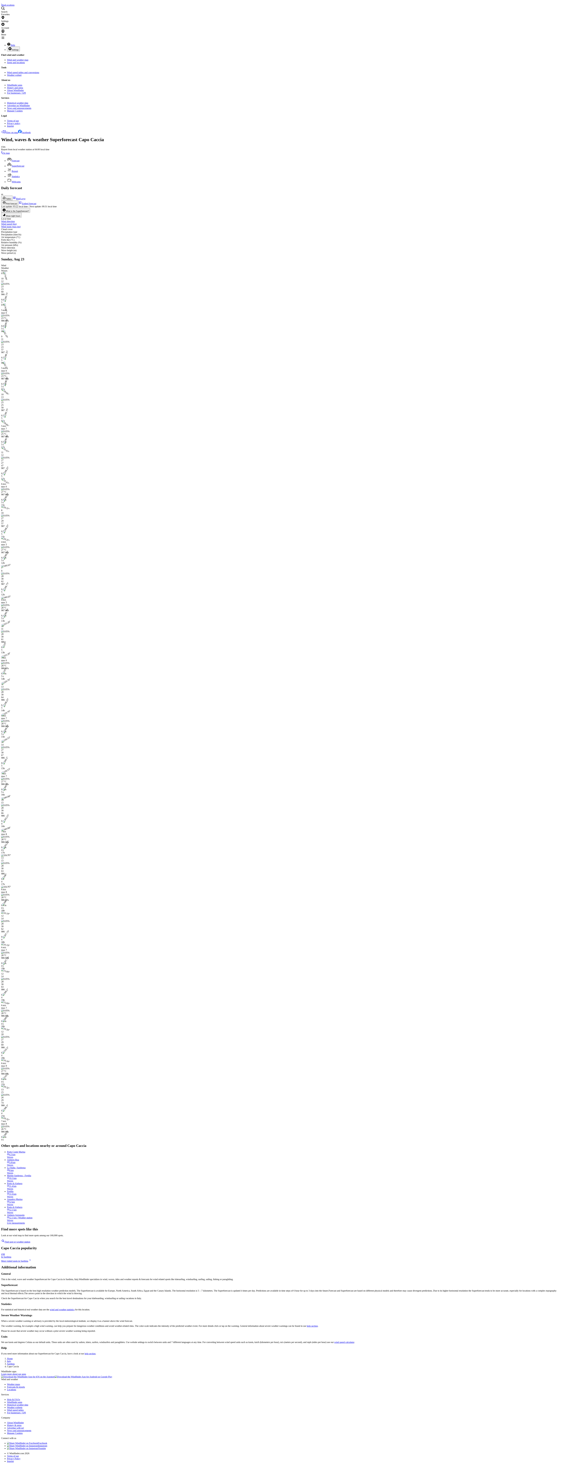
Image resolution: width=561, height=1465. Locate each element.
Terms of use (13, 121)
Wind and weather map (17, 60)
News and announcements (19, 108)
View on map (12, 132)
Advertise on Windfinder (18, 105)
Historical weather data (17, 103)
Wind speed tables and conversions (23, 72)
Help (13, 45)
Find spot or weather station (17, 1242)
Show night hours (13, 216)
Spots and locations (16, 62)
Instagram (42, 1446)
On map (6, 153)
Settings (15, 50)
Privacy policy (13, 123)
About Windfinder (15, 90)
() (9, 224)
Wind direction (8, 221)
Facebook (26, 132)
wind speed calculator (344, 1342)
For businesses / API (16, 93)
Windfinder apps (14, 85)
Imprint (10, 126)
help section (312, 1326)
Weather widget (14, 75)
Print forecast (11, 204)
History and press (15, 87)
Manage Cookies (15, 111)
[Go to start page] (1, 2)
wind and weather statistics (62, 1309)
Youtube (42, 1448)
